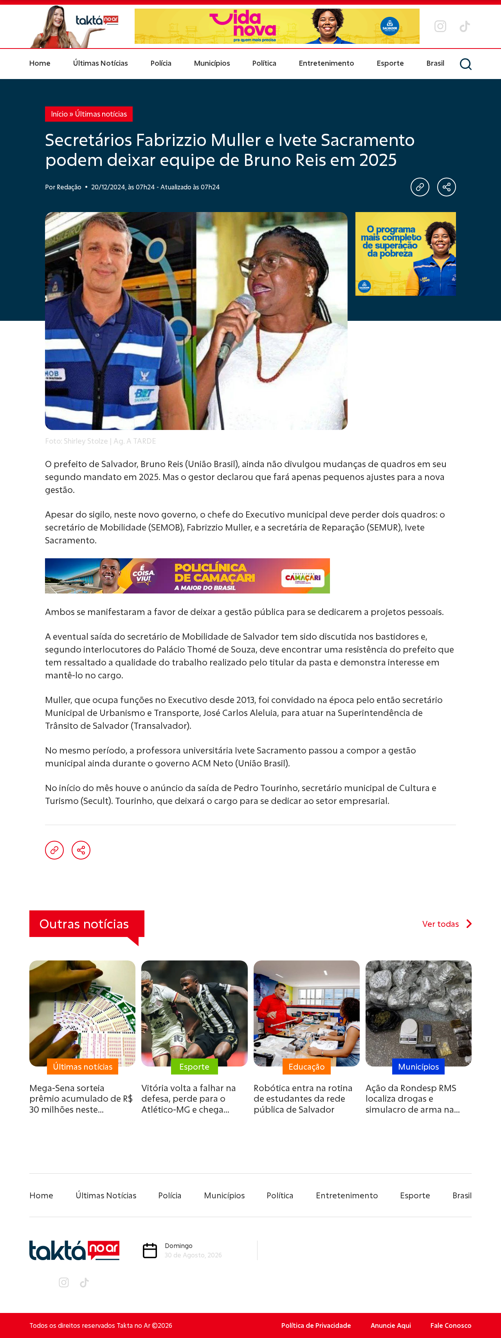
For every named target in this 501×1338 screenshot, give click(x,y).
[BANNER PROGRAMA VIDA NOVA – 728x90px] (277, 26)
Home (39, 63)
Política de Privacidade (316, 1325)
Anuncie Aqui (391, 1325)
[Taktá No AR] (74, 26)
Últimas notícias (101, 114)
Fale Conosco (451, 1325)
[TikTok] (465, 26)
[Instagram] (440, 26)
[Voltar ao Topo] (481, 1310)
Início (59, 114)
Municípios (212, 63)
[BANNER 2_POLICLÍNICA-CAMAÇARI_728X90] (250, 575)
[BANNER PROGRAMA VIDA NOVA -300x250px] (405, 254)
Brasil (435, 63)
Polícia (161, 63)
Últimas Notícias (100, 63)
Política (264, 63)
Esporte (390, 63)
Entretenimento (326, 63)
